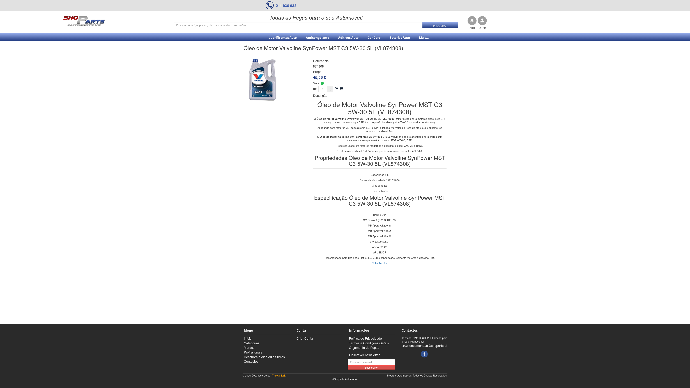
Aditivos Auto (348, 38)
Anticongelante (317, 38)
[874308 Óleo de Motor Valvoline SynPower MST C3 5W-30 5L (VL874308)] (275, 79)
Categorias (251, 343)
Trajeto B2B (278, 375)
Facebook (424, 354)
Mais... (424, 38)
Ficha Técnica (380, 263)
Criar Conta (304, 338)
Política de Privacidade (365, 338)
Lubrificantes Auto (283, 38)
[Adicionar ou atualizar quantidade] (336, 88)
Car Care (374, 38)
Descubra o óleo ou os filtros (264, 356)
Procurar (440, 25)
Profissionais (253, 352)
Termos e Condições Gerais (369, 343)
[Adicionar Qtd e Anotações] (341, 88)
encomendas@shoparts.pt (428, 345)
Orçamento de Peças (364, 347)
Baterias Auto (400, 38)
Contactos (251, 361)
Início (472, 27)
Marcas (249, 347)
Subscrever (371, 367)
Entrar (482, 27)
